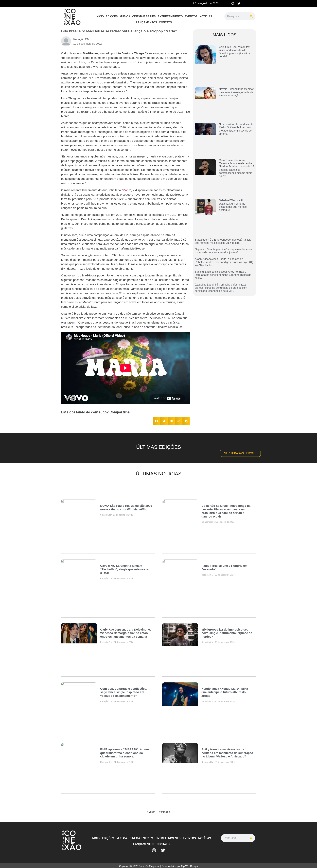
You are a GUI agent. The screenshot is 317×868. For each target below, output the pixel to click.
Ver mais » (165, 811)
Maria (126, 190)
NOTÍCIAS (205, 16)
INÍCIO (100, 16)
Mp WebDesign (189, 866)
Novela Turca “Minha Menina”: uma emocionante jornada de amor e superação (236, 92)
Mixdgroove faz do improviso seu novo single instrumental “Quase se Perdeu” (226, 633)
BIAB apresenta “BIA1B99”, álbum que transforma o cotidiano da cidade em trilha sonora (124, 753)
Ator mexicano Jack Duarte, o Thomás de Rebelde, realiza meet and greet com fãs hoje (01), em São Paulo (224, 262)
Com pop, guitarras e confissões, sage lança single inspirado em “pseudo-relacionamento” (123, 692)
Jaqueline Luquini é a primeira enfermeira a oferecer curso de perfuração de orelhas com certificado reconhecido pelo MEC (221, 287)
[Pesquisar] (251, 16)
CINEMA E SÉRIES (144, 16)
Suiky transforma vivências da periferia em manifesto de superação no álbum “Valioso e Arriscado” (227, 753)
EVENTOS (191, 16)
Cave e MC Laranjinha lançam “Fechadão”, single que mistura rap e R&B (125, 569)
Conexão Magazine (149, 866)
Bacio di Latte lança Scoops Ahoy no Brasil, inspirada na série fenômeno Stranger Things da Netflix (223, 274)
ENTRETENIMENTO (170, 16)
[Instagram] (232, 3)
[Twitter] (238, 3)
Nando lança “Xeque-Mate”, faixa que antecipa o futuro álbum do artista (224, 692)
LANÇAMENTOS (146, 22)
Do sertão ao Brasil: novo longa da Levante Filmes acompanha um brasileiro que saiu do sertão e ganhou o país (225, 511)
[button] (156, 421)
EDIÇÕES (112, 16)
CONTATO (165, 22)
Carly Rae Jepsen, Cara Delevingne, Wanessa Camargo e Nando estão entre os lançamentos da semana (125, 633)
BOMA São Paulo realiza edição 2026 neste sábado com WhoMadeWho (126, 507)
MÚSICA (125, 16)
